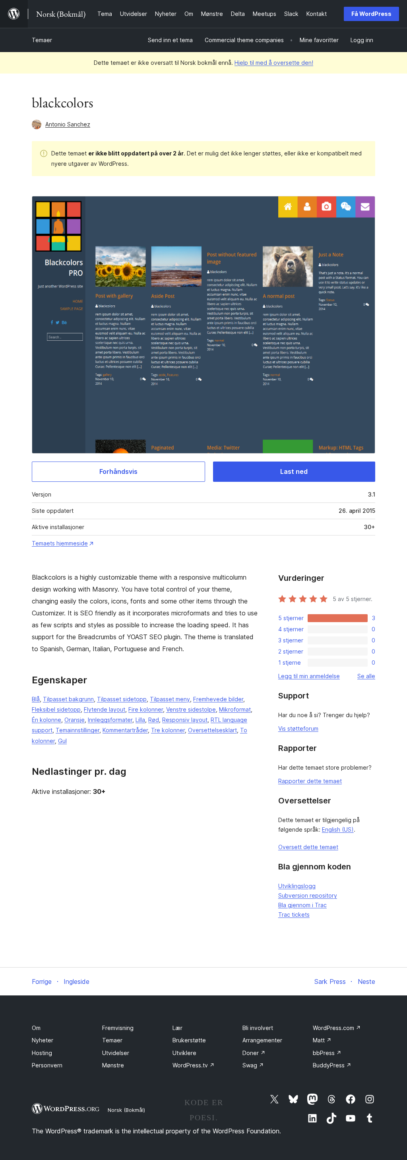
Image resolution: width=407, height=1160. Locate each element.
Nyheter (42, 1040)
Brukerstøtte (189, 1040)
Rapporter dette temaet (310, 781)
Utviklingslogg (297, 886)
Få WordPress (371, 13)
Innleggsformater (110, 719)
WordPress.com (337, 1027)
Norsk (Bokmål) (126, 1110)
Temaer (42, 40)
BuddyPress (332, 1065)
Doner (254, 1052)
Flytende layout (104, 709)
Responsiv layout (184, 719)
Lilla (140, 719)
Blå (36, 699)
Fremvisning (118, 1027)
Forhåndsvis (118, 471)
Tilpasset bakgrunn (68, 699)
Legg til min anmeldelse (309, 676)
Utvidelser (115, 1052)
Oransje (74, 719)
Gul (62, 740)
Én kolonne (46, 719)
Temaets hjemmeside (60, 543)
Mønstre (113, 1065)
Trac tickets (294, 914)
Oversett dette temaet (308, 847)
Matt (322, 1040)
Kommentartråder (125, 730)
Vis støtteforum (298, 728)
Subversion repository (307, 895)
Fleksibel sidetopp (56, 709)
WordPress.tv (193, 1065)
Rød (153, 719)
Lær (177, 1027)
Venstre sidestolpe (191, 709)
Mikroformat (235, 709)
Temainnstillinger (77, 730)
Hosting (42, 1052)
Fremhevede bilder (218, 699)
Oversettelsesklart (212, 730)
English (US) (338, 829)
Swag (253, 1065)
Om (36, 1027)
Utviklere (184, 1052)
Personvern (47, 1065)
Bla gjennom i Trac (302, 905)
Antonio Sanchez (67, 124)
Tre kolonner (168, 730)
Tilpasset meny (170, 699)
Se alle (366, 676)
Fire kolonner (145, 709)
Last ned (294, 471)
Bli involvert (257, 1027)
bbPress (327, 1052)
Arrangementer (262, 1040)
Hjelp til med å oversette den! (274, 62)
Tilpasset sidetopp (122, 699)
